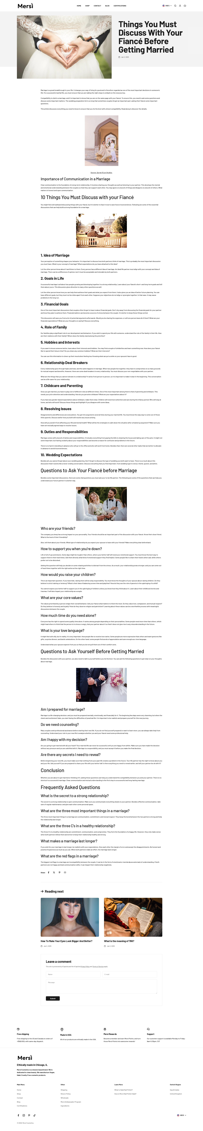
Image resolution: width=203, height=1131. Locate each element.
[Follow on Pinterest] (29, 1115)
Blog (18, 1102)
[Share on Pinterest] (59, 872)
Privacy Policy (85, 966)
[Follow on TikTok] (34, 1115)
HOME (79, 6)
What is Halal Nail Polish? (123, 1090)
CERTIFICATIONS (120, 6)
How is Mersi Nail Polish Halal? (125, 1094)
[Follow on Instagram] (23, 1115)
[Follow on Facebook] (18, 1115)
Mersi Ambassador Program (71, 1102)
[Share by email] (65, 872)
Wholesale (65, 1098)
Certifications (22, 1106)
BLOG (107, 6)
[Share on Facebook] (48, 872)
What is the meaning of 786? (119, 941)
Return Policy (66, 1094)
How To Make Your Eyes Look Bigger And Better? (66, 941)
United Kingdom (176, 1094)
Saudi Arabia (174, 1090)
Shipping (64, 1090)
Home (19, 1090)
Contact (20, 1098)
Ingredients (65, 1106)
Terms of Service (98, 966)
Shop (19, 1094)
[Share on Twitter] (54, 872)
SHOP (87, 6)
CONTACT (97, 6)
